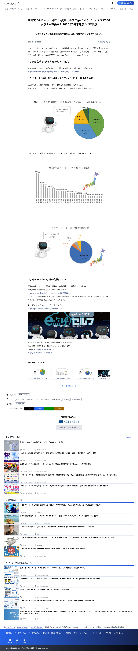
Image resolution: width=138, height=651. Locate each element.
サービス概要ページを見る (122, 646)
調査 (131, 9)
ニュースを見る (126, 437)
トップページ (10, 627)
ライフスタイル (112, 9)
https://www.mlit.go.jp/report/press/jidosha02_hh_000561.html (53, 72)
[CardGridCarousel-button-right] (110, 373)
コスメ (103, 9)
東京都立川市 (20, 404)
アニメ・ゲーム (40, 9)
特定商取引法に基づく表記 (52, 633)
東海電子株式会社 (104, 42)
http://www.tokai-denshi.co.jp (40, 353)
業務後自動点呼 (56, 399)
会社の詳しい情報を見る (69, 427)
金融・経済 (124, 9)
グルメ (75, 9)
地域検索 (13, 9)
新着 (6, 9)
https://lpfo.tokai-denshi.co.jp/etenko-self (45, 308)
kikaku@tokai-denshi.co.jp (45, 349)
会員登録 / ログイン (125, 3)
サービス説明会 (34, 633)
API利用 (108, 633)
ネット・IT (83, 9)
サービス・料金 (20, 633)
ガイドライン (97, 633)
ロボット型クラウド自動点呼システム (27, 399)
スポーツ (29, 9)
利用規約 (68, 633)
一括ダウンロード (70, 386)
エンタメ (21, 9)
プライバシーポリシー (81, 633)
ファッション (93, 9)
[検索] (113, 3)
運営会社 (9, 633)
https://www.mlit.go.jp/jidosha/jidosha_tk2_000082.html (50, 293)
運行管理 (66, 399)
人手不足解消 (45, 399)
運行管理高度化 (76, 399)
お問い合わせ (118, 633)
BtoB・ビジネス (52, 9)
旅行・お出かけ (65, 9)
